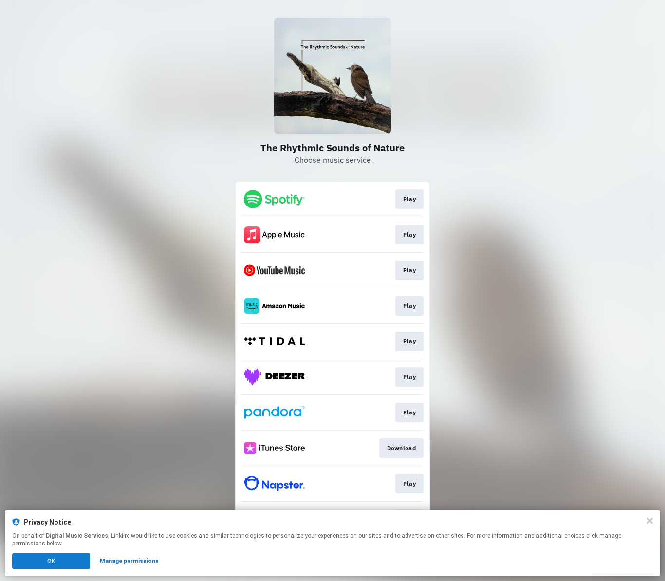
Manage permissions (129, 561)
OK (51, 561)
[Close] (650, 520)
